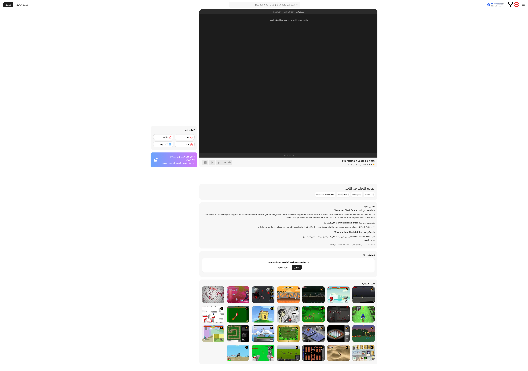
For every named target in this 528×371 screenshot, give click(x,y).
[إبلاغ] (212, 162)
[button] (369, 240)
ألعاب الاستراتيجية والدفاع (361, 244)
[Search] (297, 5)
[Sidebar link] (523, 4)
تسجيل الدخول (22, 5)
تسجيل (8, 5)
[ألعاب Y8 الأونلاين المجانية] (513, 4)
